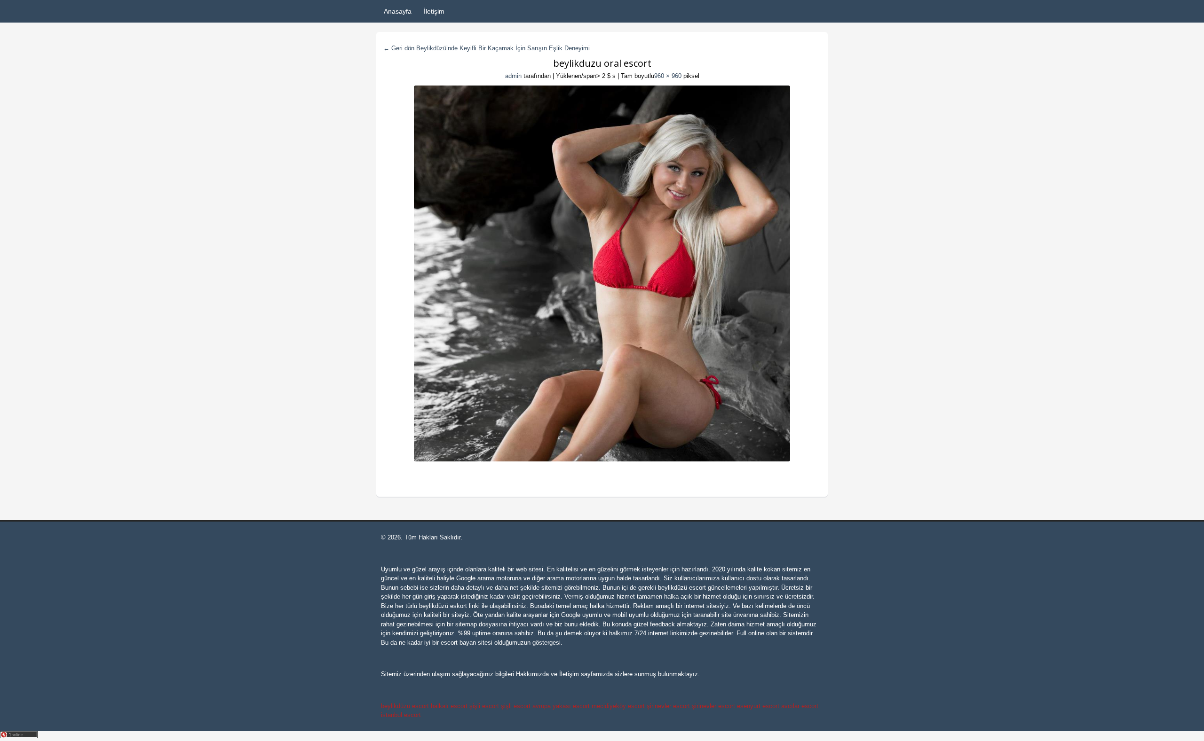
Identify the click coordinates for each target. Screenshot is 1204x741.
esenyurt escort (758, 706)
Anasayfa (398, 11)
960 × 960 (667, 75)
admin (513, 75)
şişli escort (484, 706)
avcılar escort (799, 706)
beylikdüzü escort (682, 587)
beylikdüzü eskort (443, 605)
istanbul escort (401, 714)
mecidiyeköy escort (618, 706)
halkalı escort (449, 706)
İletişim (434, 11)
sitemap (466, 624)
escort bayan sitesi (466, 642)
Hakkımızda (532, 674)
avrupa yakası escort (561, 706)
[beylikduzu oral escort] (602, 273)
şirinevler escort (668, 706)
